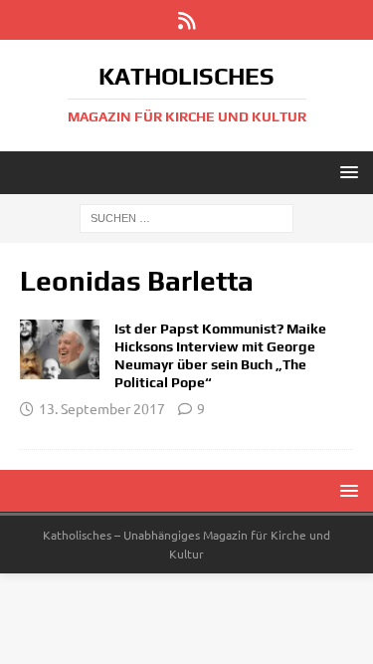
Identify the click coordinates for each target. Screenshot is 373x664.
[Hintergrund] (59, 349)
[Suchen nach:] (186, 217)
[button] (345, 171)
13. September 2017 (102, 408)
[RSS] (186, 20)
